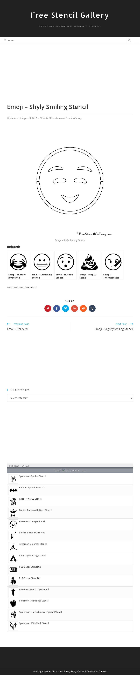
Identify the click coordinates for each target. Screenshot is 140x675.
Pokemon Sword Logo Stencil (34, 589)
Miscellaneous (57, 118)
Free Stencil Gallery (70, 14)
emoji (15, 287)
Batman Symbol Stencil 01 (32, 487)
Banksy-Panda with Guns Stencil (35, 510)
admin (13, 118)
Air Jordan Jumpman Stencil (33, 543)
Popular (14, 465)
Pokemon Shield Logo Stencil (33, 600)
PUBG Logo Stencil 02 (30, 566)
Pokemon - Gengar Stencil (32, 521)
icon (26, 287)
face (21, 287)
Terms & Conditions (87, 671)
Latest (25, 465)
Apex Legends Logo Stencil (32, 555)
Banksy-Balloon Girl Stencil (32, 532)
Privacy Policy (70, 671)
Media (45, 118)
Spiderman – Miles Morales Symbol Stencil (40, 611)
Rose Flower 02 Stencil (30, 498)
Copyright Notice (42, 671)
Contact (102, 671)
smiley (33, 287)
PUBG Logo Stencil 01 (30, 578)
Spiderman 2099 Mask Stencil (34, 623)
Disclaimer (57, 671)
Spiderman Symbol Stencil (32, 476)
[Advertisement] (70, 77)
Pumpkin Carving (74, 118)
